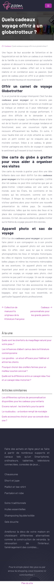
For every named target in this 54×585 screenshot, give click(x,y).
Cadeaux (8, 46)
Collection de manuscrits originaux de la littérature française (14, 313)
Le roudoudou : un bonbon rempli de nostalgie (24, 411)
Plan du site (27, 583)
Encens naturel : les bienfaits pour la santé (23, 406)
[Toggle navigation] (48, 5)
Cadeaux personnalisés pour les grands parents (40, 311)
